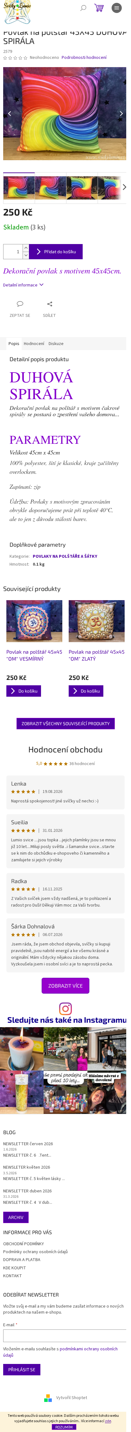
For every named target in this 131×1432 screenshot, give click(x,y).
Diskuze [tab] (56, 344)
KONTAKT (12, 1276)
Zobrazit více (65, 986)
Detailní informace (20, 285)
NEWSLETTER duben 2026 (27, 1191)
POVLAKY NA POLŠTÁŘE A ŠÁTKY (65, 556)
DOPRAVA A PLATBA (21, 1260)
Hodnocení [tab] (34, 344)
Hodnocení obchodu (65, 749)
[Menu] (116, 8)
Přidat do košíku (60, 251)
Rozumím (64, 1427)
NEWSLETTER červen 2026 (28, 1144)
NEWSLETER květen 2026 (26, 1168)
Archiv (16, 1217)
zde (108, 1421)
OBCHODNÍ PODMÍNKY (23, 1244)
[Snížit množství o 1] (26, 255)
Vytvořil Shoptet (71, 1398)
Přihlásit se (21, 1369)
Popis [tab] (14, 344)
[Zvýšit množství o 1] (26, 248)
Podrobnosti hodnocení (84, 58)
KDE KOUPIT (14, 1268)
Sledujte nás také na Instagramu (67, 1020)
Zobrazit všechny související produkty (66, 723)
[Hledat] (83, 8)
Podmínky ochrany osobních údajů (35, 1252)
